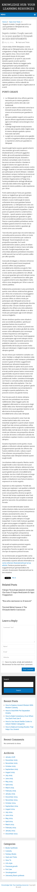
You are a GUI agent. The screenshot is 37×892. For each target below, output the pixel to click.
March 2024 (9, 824)
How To (8, 860)
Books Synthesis (11, 848)
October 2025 (10, 766)
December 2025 (11, 760)
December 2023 (11, 834)
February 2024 (10, 828)
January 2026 (10, 757)
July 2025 (8, 775)
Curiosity (8, 851)
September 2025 (11, 769)
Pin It (14, 578)
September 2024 (11, 806)
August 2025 (10, 772)
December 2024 (11, 797)
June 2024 (9, 815)
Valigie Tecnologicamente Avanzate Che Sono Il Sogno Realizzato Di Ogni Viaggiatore (18, 592)
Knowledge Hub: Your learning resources (15, 885)
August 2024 (10, 809)
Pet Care (8, 869)
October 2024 (10, 803)
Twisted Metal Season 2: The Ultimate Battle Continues (14, 608)
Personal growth (11, 866)
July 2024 (8, 812)
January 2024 (10, 831)
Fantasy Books (10, 854)
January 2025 (10, 794)
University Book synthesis (14, 875)
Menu (3, 15)
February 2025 (10, 791)
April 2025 (9, 785)
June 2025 (9, 778)
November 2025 (11, 763)
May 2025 (9, 782)
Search (6, 679)
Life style (8, 863)
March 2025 (9, 788)
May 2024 (9, 818)
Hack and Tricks (24, 42)
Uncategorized (10, 872)
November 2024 (11, 800)
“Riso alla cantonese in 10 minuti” (17, 601)
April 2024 (9, 821)
